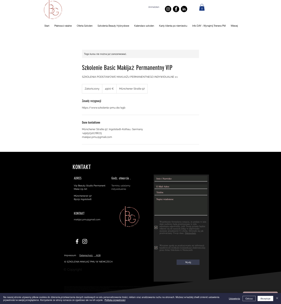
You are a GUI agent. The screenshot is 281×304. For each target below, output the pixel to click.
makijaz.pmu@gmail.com (87, 219)
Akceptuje (265, 298)
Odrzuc (249, 298)
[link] (202, 7)
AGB (97, 255)
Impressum (70, 255)
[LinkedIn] (184, 9)
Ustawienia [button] (234, 298)
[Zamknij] (277, 298)
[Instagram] (168, 9)
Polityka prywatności (115, 300)
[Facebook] (176, 9)
